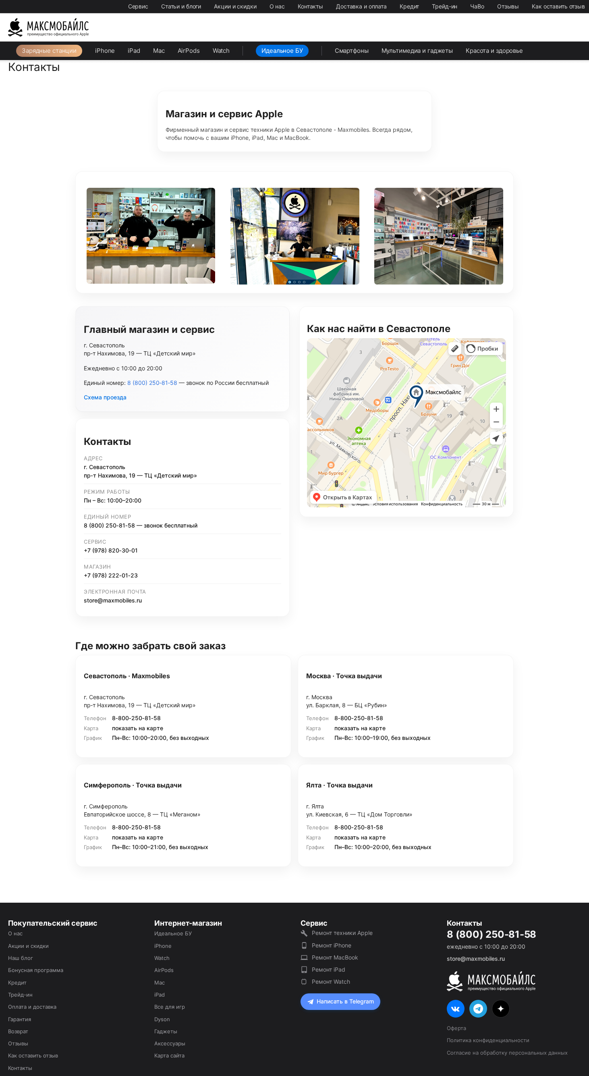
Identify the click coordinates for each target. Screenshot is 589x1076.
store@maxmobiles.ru (113, 600)
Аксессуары (169, 1043)
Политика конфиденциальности (488, 1040)
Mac (159, 50)
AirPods (189, 50)
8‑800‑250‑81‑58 (136, 718)
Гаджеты (165, 1031)
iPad (134, 50)
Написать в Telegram (345, 1001)
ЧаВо (477, 6)
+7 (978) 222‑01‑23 (111, 575)
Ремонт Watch (331, 981)
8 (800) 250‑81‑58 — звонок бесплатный (140, 525)
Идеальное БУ (282, 50)
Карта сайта (169, 1055)
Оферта (456, 1028)
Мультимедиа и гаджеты (417, 50)
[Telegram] (478, 1009)
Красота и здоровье (494, 50)
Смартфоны (352, 50)
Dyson (162, 1019)
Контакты (310, 6)
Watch (221, 50)
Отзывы (508, 6)
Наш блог (20, 958)
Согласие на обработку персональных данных (507, 1052)
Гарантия (19, 1019)
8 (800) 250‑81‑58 (152, 382)
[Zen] (501, 1009)
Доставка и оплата (361, 6)
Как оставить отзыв (558, 6)
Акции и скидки (235, 6)
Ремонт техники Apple (342, 932)
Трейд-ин (444, 6)
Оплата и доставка (32, 1006)
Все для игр (169, 1006)
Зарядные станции (49, 50)
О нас (277, 6)
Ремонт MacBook (335, 957)
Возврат (18, 1031)
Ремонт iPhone (331, 945)
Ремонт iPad (328, 969)
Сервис (138, 6)
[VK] (456, 1009)
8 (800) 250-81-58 (491, 934)
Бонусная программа (35, 970)
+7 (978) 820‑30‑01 (111, 550)
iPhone (105, 50)
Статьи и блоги (181, 6)
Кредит (409, 6)
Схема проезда (105, 397)
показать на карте (137, 728)
